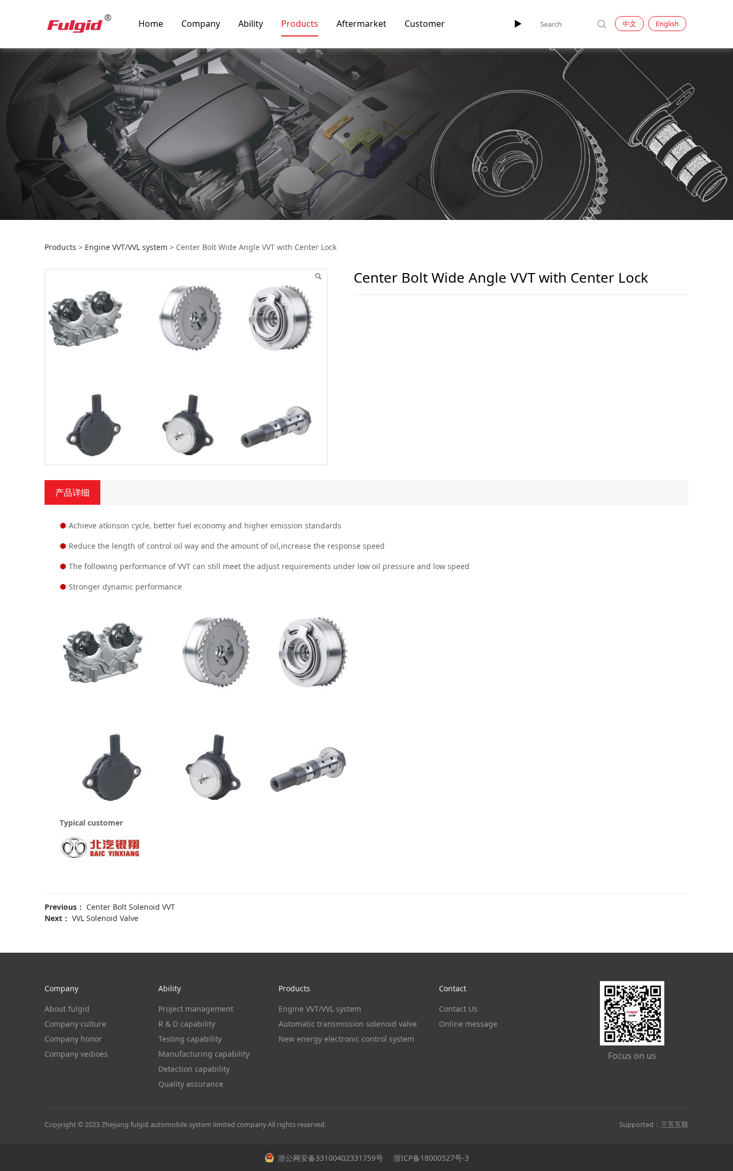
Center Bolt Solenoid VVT (130, 907)
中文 (629, 23)
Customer (425, 24)
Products (299, 24)
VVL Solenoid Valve (105, 918)
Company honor (73, 1039)
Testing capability (190, 1039)
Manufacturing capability (204, 1054)
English (667, 23)
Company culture (75, 1024)
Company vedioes (76, 1054)
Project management (195, 1009)
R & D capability (186, 1024)
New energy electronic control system (346, 1039)
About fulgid (67, 1009)
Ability (250, 24)
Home (150, 24)
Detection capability (194, 1069)
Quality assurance (190, 1084)
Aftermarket (361, 24)
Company (200, 24)
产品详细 (72, 492)
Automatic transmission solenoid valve (347, 1024)
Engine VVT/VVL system (126, 247)
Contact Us (458, 1009)
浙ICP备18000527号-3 (430, 1158)
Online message (468, 1024)
